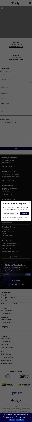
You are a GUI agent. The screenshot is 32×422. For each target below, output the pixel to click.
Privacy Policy (20, 419)
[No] (30, 417)
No (14, 419)
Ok (10, 419)
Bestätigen (24, 213)
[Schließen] (29, 202)
